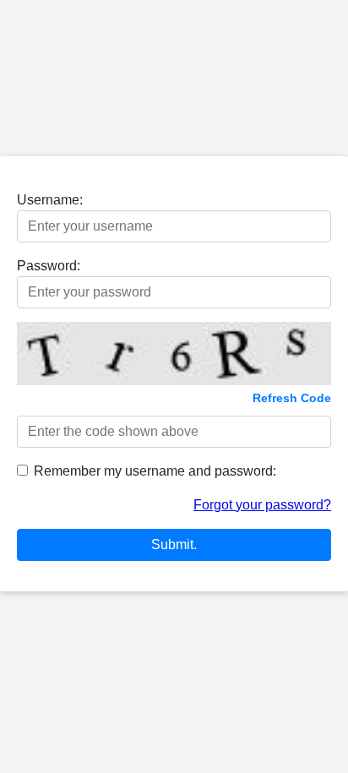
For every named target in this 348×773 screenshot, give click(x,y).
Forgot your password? (262, 505)
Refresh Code (292, 398)
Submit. (174, 544)
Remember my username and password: (155, 471)
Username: (50, 200)
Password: (48, 266)
